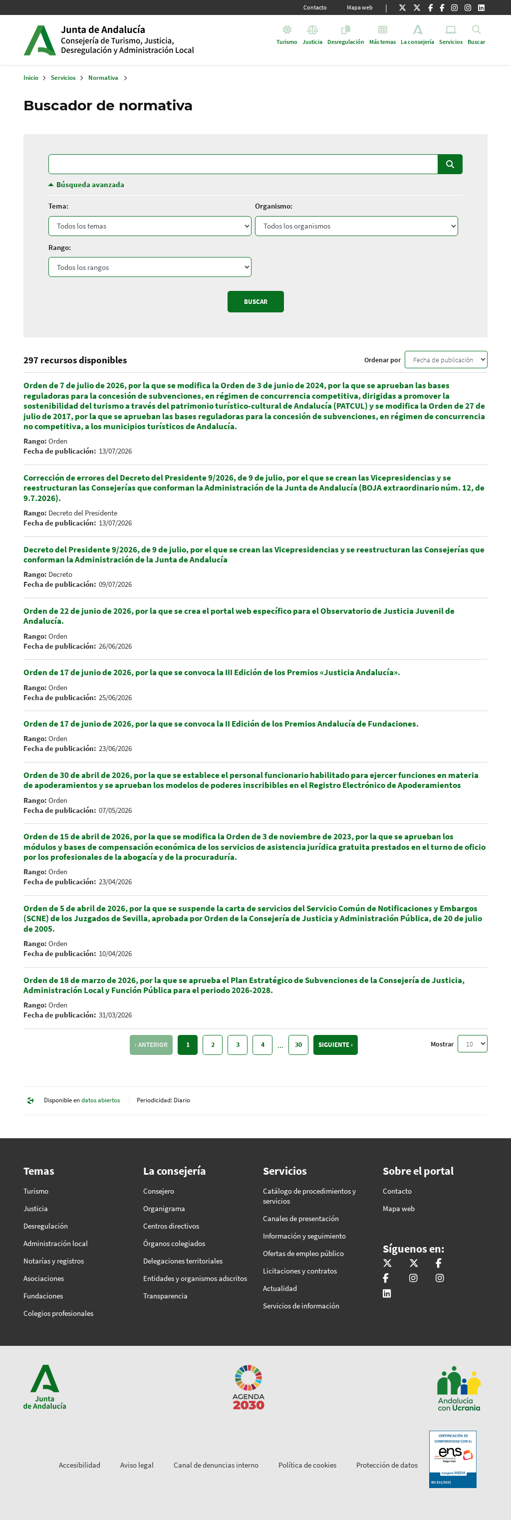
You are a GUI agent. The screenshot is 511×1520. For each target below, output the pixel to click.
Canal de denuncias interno (216, 1465)
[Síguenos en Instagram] (454, 7)
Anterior (153, 1044)
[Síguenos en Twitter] (402, 7)
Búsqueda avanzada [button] (90, 184)
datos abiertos (100, 1100)
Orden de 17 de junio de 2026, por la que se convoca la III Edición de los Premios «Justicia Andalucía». (211, 672)
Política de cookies (307, 1465)
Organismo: (273, 206)
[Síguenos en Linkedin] (481, 7)
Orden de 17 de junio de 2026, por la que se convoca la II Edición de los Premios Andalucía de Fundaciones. (221, 723)
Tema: (58, 206)
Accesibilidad (79, 1465)
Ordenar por (382, 359)
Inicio (137, 40)
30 (298, 1044)
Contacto (315, 7)
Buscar (450, 164)
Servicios (63, 77)
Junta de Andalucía (39, 40)
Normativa (103, 77)
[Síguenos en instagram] (468, 7)
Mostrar (442, 1043)
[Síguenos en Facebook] (430, 7)
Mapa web (360, 7)
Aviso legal (137, 1465)
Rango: (59, 247)
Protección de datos (387, 1465)
